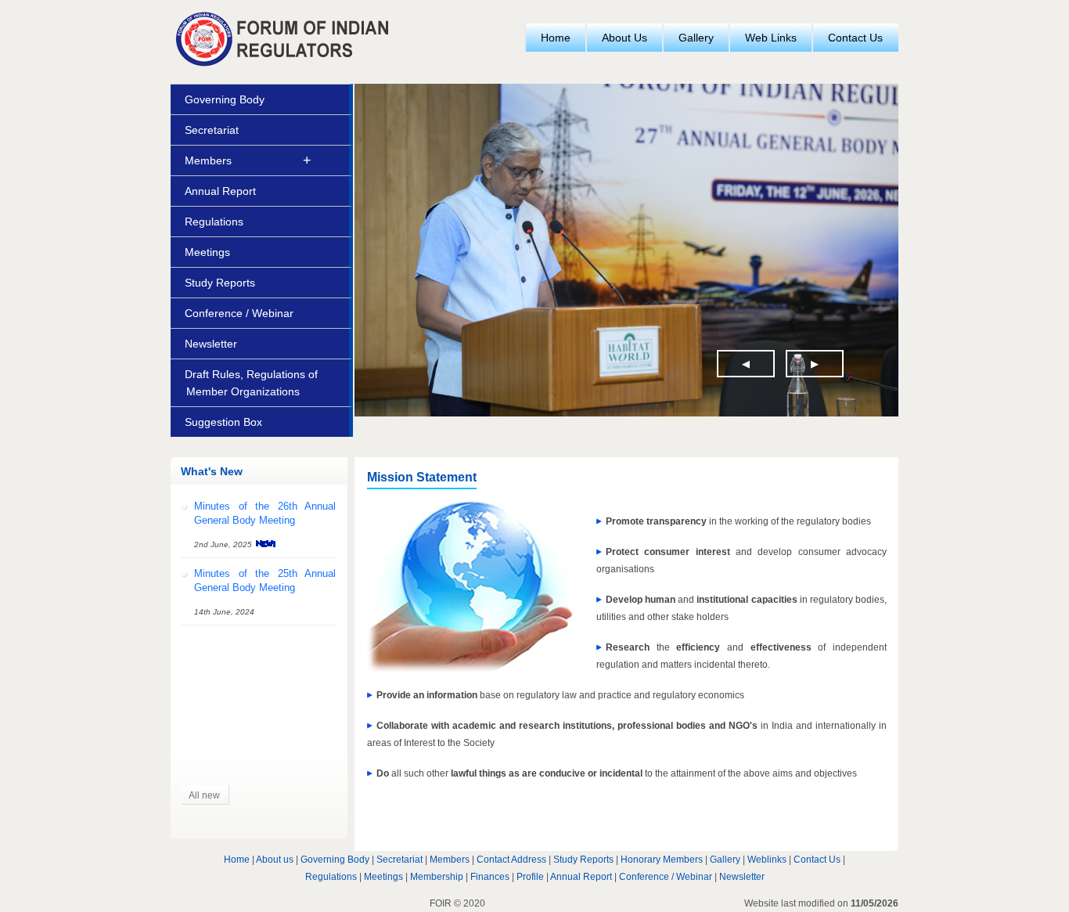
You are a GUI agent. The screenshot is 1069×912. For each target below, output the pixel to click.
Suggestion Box (223, 422)
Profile (530, 876)
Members (208, 160)
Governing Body (225, 99)
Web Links (771, 37)
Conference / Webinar (239, 313)
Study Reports (220, 282)
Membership (436, 876)
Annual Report (220, 191)
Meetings (207, 252)
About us (274, 859)
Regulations (214, 221)
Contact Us (855, 37)
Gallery (696, 37)
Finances (489, 876)
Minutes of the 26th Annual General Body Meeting (265, 503)
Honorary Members (662, 859)
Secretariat (212, 130)
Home (555, 37)
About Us (624, 37)
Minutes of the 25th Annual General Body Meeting (265, 570)
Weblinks (766, 859)
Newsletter (211, 343)
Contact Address (511, 859)
